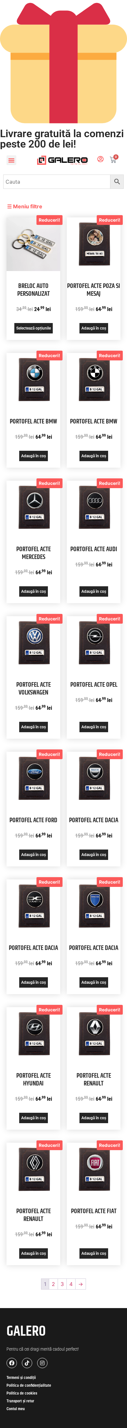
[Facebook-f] (12, 1363)
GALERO (26, 1331)
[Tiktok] (27, 1363)
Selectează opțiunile (33, 328)
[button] (11, 160)
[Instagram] (42, 1363)
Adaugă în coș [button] (93, 328)
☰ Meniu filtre (24, 206)
